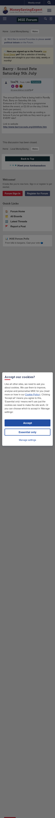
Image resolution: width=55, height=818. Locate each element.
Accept (27, 423)
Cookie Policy (32, 394)
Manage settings (27, 440)
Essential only (27, 432)
